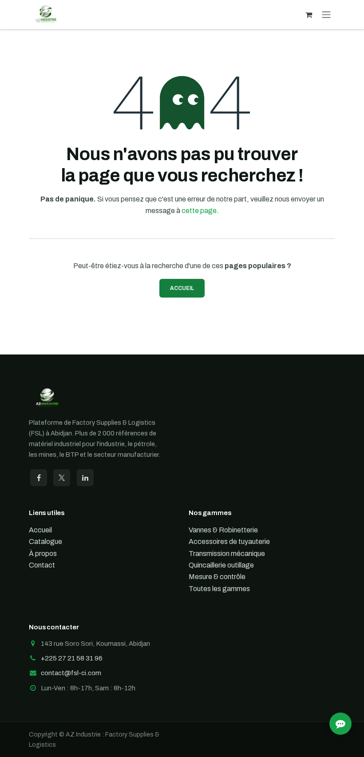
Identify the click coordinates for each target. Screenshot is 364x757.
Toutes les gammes (219, 588)
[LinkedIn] (85, 477)
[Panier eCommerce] (308, 15)
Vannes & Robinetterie (223, 530)
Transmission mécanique (227, 553)
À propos (43, 553)
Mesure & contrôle (217, 576)
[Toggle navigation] (326, 15)
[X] (61, 477)
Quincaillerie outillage (221, 565)
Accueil (182, 288)
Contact (42, 565)
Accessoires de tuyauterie (229, 541)
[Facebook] (38, 477)
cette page (199, 210)
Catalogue (45, 541)
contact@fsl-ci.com (71, 672)
